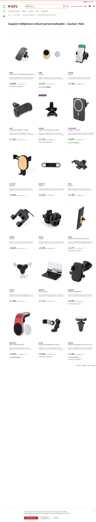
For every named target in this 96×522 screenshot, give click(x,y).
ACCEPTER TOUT (31, 518)
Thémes (31, 11)
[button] (92, 2)
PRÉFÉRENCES (45, 518)
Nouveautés (44, 11)
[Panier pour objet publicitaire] (93, 6)
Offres (37, 11)
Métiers (24, 11)
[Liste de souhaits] (90, 6)
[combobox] (46, 6)
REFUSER (56, 518)
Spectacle (79, 365)
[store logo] (12, 6)
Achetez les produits (14, 11)
